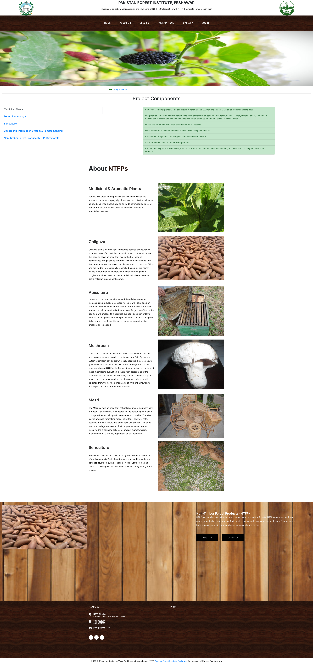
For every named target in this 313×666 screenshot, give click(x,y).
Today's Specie (171, 89)
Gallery (188, 23)
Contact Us (233, 537)
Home (107, 23)
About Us (125, 23)
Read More (207, 537)
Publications (166, 23)
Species (144, 23)
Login (205, 23)
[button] (23, 58)
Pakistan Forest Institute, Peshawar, (171, 661)
